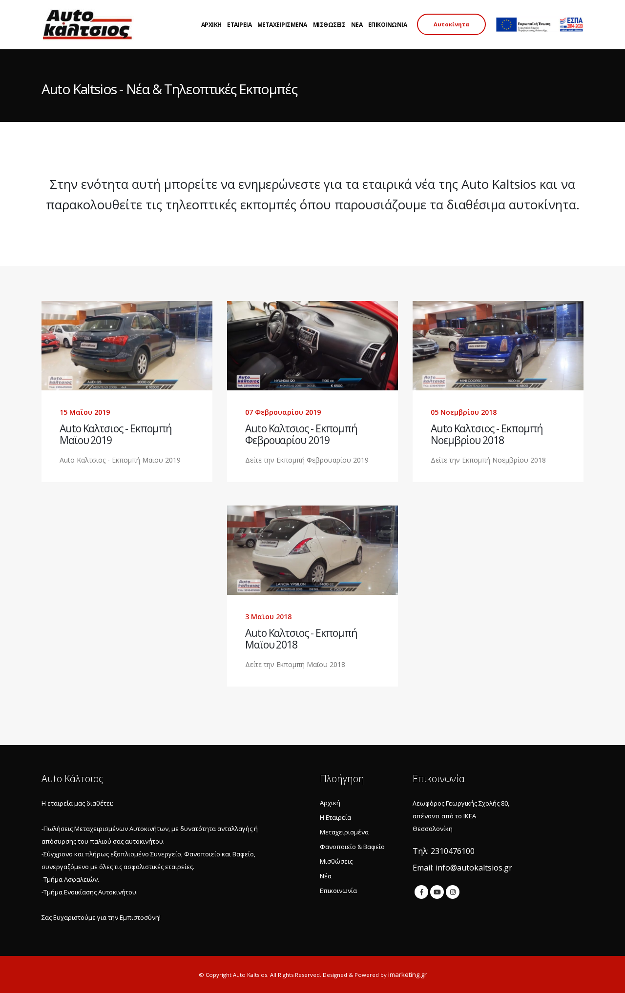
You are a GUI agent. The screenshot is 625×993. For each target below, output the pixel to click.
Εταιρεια (239, 24)
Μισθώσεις (336, 861)
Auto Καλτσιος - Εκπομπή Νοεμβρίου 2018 (486, 434)
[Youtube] (437, 892)
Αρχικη (211, 24)
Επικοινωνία (338, 890)
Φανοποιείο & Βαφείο (352, 846)
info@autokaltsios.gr (474, 867)
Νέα (326, 875)
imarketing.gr (407, 974)
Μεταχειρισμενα (282, 24)
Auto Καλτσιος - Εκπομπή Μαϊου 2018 (301, 638)
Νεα (357, 24)
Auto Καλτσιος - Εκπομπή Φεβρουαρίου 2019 (301, 434)
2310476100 (453, 851)
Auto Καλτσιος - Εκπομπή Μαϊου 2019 (115, 434)
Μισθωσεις (329, 24)
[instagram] (452, 892)
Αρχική (330, 802)
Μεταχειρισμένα (344, 832)
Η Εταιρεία (335, 817)
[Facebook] (421, 892)
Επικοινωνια (387, 24)
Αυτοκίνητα (451, 24)
